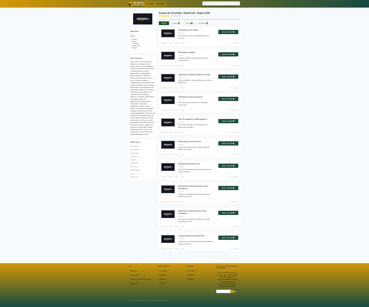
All (163, 23)
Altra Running (134, 153)
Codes (175, 23)
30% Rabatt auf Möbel (186, 52)
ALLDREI (132, 160)
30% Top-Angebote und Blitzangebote (192, 119)
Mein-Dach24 (134, 167)
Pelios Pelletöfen (135, 149)
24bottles (231, 6)
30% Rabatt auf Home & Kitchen (190, 97)
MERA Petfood (134, 146)
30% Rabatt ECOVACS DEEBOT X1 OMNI (194, 75)
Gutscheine (163, 271)
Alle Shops (150, 4)
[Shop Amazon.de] (142, 19)
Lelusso (132, 173)
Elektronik (162, 279)
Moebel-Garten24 (135, 170)
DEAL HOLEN (227, 32)
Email (182, 43)
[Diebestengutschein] (136, 4)
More (182, 38)
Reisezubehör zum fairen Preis (189, 141)
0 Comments (234, 43)
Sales (189, 23)
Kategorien (160, 4)
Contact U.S (134, 283)
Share (176, 43)
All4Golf (213, 6)
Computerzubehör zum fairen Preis (191, 236)
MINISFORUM (134, 163)
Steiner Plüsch (134, 177)
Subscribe (234, 291)
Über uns (133, 271)
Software (162, 283)
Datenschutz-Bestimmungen (140, 279)
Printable (202, 23)
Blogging (190, 279)
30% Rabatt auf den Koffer (188, 30)
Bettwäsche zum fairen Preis (189, 164)
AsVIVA (217, 6)
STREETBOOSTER (224, 6)
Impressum (134, 275)
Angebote (162, 275)
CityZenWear (134, 156)
